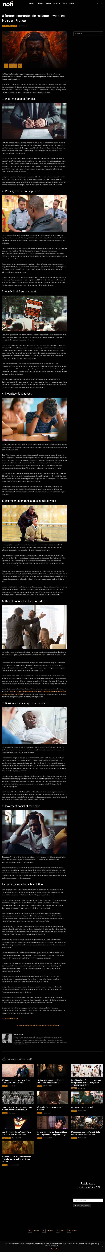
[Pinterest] (15, 66)
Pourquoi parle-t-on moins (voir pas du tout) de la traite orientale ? (17, 1108)
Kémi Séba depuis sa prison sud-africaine (50, 1108)
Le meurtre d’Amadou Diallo (82, 1107)
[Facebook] (97, 3)
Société (5, 26)
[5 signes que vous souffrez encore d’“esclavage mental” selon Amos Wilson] (18, 1147)
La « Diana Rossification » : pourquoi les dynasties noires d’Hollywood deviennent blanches (86, 1082)
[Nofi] (11, 3)
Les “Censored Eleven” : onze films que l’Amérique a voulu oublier (16, 1133)
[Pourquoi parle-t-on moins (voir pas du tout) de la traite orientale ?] (18, 1097)
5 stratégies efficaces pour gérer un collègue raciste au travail (38, 1025)
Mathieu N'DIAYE (19, 1035)
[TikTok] (57, 1231)
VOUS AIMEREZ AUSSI (10, 1018)
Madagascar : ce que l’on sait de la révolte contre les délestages (85, 1133)
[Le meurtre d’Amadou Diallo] (87, 1097)
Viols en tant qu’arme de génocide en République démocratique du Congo (52, 1133)
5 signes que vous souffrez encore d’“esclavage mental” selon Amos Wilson (16, 1159)
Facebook (36, 1231)
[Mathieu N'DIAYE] (7, 1039)
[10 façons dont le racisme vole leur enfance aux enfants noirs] (18, 1070)
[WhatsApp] (20, 66)
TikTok (62, 1231)
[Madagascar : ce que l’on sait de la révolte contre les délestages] (87, 1122)
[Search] (101, 33)
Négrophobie (13, 26)
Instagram (50, 1231)
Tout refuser (55, 1249)
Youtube (74, 1231)
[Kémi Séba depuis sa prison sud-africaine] (52, 1097)
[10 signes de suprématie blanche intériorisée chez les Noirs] (52, 1070)
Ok (47, 1249)
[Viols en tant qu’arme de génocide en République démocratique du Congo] (52, 1122)
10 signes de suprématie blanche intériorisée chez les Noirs (50, 1081)
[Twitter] (11, 66)
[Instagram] (101, 3)
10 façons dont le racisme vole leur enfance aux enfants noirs (16, 1081)
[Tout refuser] (102, 1247)
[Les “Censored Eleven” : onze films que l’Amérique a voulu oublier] (18, 1122)
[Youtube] (69, 1231)
